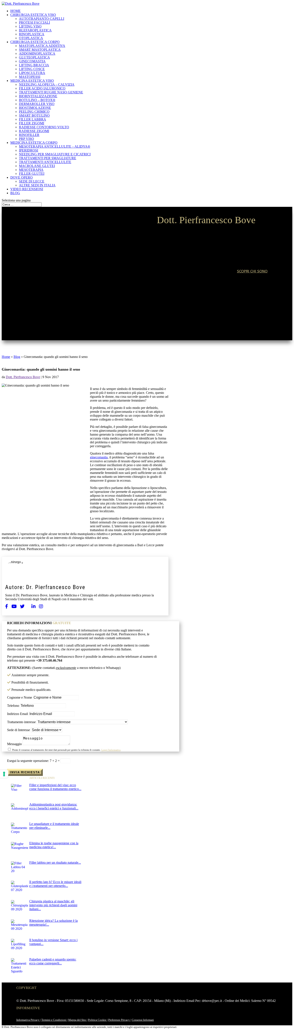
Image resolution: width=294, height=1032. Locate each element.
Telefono (13, 705)
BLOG (15, 193)
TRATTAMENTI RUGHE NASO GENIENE (51, 92)
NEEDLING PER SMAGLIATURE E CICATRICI (55, 154)
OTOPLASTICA (31, 38)
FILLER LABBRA (32, 119)
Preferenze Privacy (119, 1019)
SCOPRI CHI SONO (252, 271)
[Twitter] (22, 606)
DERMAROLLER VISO (36, 104)
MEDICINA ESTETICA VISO (32, 80)
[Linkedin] (33, 606)
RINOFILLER (29, 135)
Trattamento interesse (21, 722)
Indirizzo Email (17, 714)
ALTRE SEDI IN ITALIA (37, 185)
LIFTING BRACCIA (34, 65)
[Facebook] (6, 606)
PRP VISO (26, 139)
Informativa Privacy (28, 1019)
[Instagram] (41, 606)
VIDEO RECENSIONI (26, 189)
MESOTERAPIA (31, 170)
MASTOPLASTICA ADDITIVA (42, 46)
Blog (17, 357)
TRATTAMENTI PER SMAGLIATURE (47, 158)
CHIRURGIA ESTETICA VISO (33, 15)
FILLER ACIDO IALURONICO (42, 88)
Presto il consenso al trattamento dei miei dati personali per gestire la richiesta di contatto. (66, 750)
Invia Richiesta (25, 772)
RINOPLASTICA (31, 34)
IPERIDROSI (28, 150)
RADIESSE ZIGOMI (34, 131)
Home (6, 357)
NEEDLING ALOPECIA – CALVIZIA (46, 84)
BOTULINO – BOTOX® (37, 100)
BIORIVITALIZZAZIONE (38, 96)
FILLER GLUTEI (31, 173)
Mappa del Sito (77, 1019)
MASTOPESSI (29, 77)
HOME (15, 11)
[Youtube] (14, 606)
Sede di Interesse (18, 730)
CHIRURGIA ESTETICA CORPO (35, 42)
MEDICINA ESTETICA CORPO (33, 142)
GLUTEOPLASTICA (34, 57)
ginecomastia (99, 457)
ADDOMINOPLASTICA (37, 53)
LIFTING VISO (30, 26)
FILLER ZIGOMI (31, 123)
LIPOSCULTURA (32, 73)
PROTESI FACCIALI (34, 22)
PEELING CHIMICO (34, 111)
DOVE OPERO (21, 177)
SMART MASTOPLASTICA (40, 49)
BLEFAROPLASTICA (35, 30)
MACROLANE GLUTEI (37, 166)
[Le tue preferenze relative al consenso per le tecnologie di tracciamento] (4, 774)
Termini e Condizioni (54, 1019)
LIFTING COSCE (32, 69)
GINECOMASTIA (32, 61)
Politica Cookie (97, 1019)
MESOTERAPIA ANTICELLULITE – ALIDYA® (54, 146)
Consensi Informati (143, 1019)
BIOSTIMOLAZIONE (35, 108)
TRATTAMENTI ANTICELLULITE (45, 162)
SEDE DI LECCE (31, 181)
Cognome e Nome (19, 697)
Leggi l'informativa (111, 750)
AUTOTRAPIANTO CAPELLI (41, 18)
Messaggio (14, 744)
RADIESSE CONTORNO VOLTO (44, 127)
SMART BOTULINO (34, 115)
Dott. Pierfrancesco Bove (23, 377)
